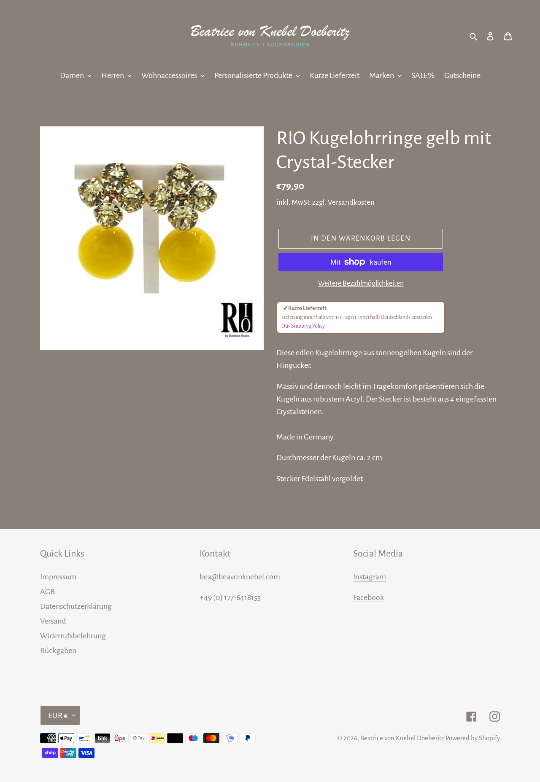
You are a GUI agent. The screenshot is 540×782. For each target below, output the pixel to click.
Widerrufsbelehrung (73, 636)
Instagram (369, 577)
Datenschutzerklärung (76, 606)
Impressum (58, 577)
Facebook (368, 597)
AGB (47, 591)
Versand (53, 621)
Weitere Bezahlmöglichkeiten (361, 283)
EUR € (58, 715)
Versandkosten (351, 202)
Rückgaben (58, 650)
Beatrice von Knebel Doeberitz (402, 738)
